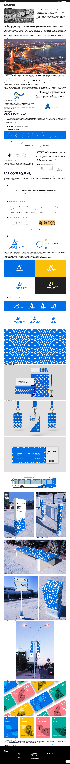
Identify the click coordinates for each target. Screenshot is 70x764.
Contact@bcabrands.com (35, 758)
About (44, 1)
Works (40, 1)
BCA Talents (53, 1)
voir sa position (52, 744)
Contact (19, 757)
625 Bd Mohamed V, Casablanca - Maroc (34, 754)
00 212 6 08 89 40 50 (34, 755)
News (48, 1)
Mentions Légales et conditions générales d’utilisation (12, 761)
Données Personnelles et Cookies (26, 761)
